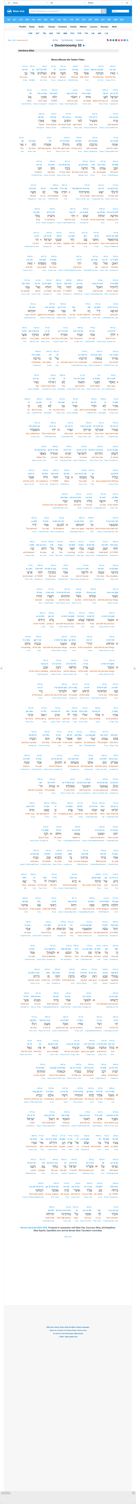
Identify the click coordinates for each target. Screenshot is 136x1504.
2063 (111, 66)
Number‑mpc (89, 769)
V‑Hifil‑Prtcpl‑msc (82, 864)
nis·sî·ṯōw (114, 355)
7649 (104, 969)
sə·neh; (115, 687)
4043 (98, 1183)
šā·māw (33, 1139)
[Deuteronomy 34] (132, 674)
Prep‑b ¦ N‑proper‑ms (111, 1197)
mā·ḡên (99, 1186)
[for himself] (45, 874)
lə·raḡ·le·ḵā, (113, 188)
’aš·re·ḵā (90, 1163)
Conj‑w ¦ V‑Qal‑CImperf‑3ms (68, 104)
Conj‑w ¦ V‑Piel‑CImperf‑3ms (33, 1102)
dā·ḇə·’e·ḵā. (53, 1044)
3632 (114, 470)
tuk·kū (39, 164)
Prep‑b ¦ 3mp (114, 745)
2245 (114, 161)
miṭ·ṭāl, (78, 592)
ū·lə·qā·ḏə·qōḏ (60, 687)
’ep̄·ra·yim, (113, 759)
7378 (86, 304)
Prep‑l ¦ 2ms (97, 1221)
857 (115, 137)
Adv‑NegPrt (61, 389)
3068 (53, 90)
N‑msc (53, 80)
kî (29, 402)
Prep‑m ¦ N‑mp (36, 1007)
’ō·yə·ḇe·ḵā (113, 1210)
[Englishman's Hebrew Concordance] (35, 137)
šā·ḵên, (47, 854)
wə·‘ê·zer (62, 307)
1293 (99, 66)
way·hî (72, 212)
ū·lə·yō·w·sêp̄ (82, 568)
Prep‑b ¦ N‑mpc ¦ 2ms (68, 793)
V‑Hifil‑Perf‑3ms (66, 127)
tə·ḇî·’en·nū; (113, 307)
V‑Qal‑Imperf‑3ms (98, 199)
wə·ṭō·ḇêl (64, 1020)
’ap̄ (22, 141)
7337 (84, 850)
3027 (66, 161)
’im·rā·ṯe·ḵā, (98, 426)
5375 (99, 185)
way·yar (73, 877)
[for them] (34, 137)
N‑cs (82, 626)
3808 (61, 375)
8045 (65, 1112)
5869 (97, 1135)
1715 (61, 1135)
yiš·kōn (104, 545)
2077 (79, 803)
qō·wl (59, 283)
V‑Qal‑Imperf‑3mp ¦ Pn (77, 531)
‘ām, (85, 236)
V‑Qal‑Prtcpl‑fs (49, 603)
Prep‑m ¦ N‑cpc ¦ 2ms (111, 1126)
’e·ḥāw (115, 402)
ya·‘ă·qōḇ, (85, 1139)
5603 (90, 898)
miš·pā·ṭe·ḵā (34, 426)
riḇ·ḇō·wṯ (32, 735)
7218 (95, 232)
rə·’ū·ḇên (114, 259)
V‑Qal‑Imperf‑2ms (30, 318)
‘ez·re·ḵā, (88, 1186)
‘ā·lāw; (81, 545)
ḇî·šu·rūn (51, 212)
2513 (114, 898)
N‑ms (80, 151)
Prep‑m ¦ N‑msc (51, 127)
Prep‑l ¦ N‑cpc (103, 104)
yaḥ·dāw (78, 735)
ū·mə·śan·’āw (112, 521)
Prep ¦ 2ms (54, 1173)
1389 (37, 636)
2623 (35, 327)
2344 (57, 827)
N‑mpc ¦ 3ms (52, 270)
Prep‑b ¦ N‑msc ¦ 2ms (39, 460)
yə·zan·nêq (87, 949)
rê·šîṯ (54, 877)
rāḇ (89, 307)
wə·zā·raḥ (113, 117)
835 (90, 1159)
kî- (34, 877)
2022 (52, 114)
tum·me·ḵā (78, 331)
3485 (86, 779)
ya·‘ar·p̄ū (114, 1163)
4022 (114, 589)
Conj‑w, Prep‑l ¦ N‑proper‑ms (106, 341)
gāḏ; (70, 854)
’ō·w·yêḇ (98, 1115)
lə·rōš (86, 687)
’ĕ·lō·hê (99, 1091)
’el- (77, 1139)
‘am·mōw (26, 283)
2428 (44, 470)
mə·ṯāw (53, 259)
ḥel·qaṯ (115, 901)
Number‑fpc (32, 745)
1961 (71, 209)
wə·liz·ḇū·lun (56, 759)
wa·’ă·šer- (75, 1186)
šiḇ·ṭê (59, 236)
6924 (72, 636)
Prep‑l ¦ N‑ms (45, 341)
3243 (114, 827)
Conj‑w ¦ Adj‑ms (81, 983)
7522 (57, 660)
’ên (40, 1044)
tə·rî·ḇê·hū (82, 355)
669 (115, 755)
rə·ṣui (99, 1020)
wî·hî (79, 259)
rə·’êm (43, 711)
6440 (104, 90)
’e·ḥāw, (80, 1020)
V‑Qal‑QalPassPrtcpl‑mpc (71, 840)
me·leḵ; (36, 212)
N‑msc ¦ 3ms (87, 104)
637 (20, 137)
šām (103, 806)
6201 (114, 1159)
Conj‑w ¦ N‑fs (102, 1054)
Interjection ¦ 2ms (88, 1173)
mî (65, 1163)
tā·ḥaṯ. (39, 592)
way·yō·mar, (72, 93)
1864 (35, 969)
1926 (73, 708)
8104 (114, 423)
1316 (67, 945)
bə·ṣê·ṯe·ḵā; (102, 782)
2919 (77, 589)
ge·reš (51, 616)
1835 (47, 922)
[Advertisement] (68, 1288)
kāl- (93, 164)
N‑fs (65, 199)
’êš (50, 141)
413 (37, 280)
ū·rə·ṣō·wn (56, 664)
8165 (93, 114)
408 (104, 256)
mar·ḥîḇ (84, 854)
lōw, (74, 307)
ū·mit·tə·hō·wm (63, 592)
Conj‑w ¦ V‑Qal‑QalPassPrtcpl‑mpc (93, 840)
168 (71, 779)
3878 (111, 327)
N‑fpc (92, 626)
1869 (50, 1207)
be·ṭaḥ (115, 1139)
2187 (88, 945)
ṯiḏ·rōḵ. (51, 1210)
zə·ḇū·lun (114, 782)
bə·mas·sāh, (96, 355)
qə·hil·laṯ (101, 212)
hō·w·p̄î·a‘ (66, 117)
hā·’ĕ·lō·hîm (41, 69)
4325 (47, 351)
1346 (61, 1064)
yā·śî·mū (67, 450)
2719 (65, 1183)
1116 (67, 1207)
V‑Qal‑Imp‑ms (77, 294)
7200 (52, 375)
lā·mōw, (78, 117)
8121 (80, 613)
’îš (55, 69)
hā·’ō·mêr (111, 378)
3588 (26, 399)
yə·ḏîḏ (34, 521)
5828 (62, 304)
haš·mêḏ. (65, 1115)
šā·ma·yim (91, 592)
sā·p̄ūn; (91, 901)
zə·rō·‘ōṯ (64, 1091)
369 (38, 1040)
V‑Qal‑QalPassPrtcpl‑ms (98, 864)
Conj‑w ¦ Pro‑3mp (49, 175)
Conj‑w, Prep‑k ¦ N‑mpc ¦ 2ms (69, 1054)
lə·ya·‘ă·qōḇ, (112, 450)
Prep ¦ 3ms (80, 555)
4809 (37, 351)
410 (28, 1040)
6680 (54, 185)
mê (50, 355)
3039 (33, 518)
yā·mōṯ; (94, 259)
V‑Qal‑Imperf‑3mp (67, 436)
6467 (30, 470)
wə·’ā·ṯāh (114, 141)
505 (90, 755)
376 (52, 66)
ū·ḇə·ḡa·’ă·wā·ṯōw (57, 1068)
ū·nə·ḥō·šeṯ (102, 1044)
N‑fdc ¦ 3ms (97, 318)
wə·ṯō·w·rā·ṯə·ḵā (95, 450)
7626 (57, 232)
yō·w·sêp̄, (73, 687)
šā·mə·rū (114, 426)
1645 (50, 613)
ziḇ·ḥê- (80, 806)
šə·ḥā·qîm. (40, 1068)
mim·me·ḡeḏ (112, 592)
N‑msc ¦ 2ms (82, 484)
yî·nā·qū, (114, 830)
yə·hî (116, 1020)
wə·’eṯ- (36, 378)
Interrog (63, 1173)
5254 (114, 351)
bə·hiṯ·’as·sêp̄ (112, 236)
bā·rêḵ (66, 473)
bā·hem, (114, 735)
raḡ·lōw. (33, 1020)
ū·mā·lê (83, 972)
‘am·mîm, (101, 164)
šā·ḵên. (101, 568)
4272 (88, 494)
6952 (101, 209)
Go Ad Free (6, 1493)
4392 (82, 969)
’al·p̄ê (90, 759)
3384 (52, 423)
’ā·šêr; (26, 996)
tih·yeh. (32, 307)
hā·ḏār (74, 711)
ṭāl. (103, 1163)
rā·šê (96, 236)
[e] (114, 66)
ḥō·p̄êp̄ (72, 545)
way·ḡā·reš (37, 1091)
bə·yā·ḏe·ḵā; (64, 164)
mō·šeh (62, 69)
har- (41, 782)
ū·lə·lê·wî (111, 331)
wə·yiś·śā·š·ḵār (84, 782)
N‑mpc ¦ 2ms (79, 341)
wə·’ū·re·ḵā (63, 331)
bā (30, 93)
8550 (79, 327)
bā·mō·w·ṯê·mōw (63, 1210)
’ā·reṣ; (58, 735)
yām (48, 972)
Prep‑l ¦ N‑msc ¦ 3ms (93, 389)
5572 (114, 684)
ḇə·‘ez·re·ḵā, (75, 1068)
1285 (87, 423)
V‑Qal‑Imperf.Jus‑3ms (31, 246)
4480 (89, 518)
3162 (70, 232)
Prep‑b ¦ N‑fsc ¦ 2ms (63, 175)
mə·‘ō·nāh (110, 1091)
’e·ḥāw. (115, 711)
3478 (114, 90)
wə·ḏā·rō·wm (34, 972)
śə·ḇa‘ (105, 972)
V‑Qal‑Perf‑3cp (113, 436)
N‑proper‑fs (40, 127)
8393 (90, 613)
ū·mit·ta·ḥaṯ (78, 1091)
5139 (39, 684)
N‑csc (49, 151)
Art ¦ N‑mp (43, 80)
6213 (104, 922)
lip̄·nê (105, 93)
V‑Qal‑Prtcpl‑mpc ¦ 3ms (60, 508)
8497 (38, 161)
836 (88, 993)
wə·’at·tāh (87, 1210)
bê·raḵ (75, 69)
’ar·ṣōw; (29, 568)
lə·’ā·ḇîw (96, 378)
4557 (42, 256)
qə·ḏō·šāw (83, 164)
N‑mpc (25, 80)
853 (31, 66)
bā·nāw (61, 402)
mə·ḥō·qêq (104, 901)
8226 (100, 827)
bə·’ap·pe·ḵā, (40, 450)
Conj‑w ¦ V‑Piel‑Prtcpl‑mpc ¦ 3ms (107, 531)
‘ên (100, 1139)
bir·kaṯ (72, 972)
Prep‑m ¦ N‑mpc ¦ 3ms (47, 318)
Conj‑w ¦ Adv (104, 270)
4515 (91, 1040)
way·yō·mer (84, 1115)
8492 (53, 1135)
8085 (78, 280)
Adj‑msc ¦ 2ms (34, 341)
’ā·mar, (92, 331)
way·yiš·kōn (49, 1115)
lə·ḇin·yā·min (58, 521)
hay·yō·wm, (41, 545)
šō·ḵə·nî (44, 664)
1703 (85, 185)
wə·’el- (37, 283)
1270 (110, 1040)
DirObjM (32, 80)
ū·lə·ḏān (47, 925)
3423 (114, 993)
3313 (67, 114)
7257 (50, 589)
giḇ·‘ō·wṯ (37, 640)
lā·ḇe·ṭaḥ (90, 545)
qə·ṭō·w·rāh (53, 450)
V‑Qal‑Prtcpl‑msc (42, 674)
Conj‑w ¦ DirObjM (33, 389)
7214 (42, 708)
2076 (93, 803)
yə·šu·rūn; (113, 1068)
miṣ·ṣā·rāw (50, 307)
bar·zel (111, 1044)
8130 (114, 518)
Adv (73, 246)
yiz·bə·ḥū (93, 806)
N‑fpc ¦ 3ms (114, 579)
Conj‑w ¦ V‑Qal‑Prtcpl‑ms (60, 1030)
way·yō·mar (97, 283)
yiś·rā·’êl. (48, 236)
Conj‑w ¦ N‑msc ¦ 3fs (69, 674)
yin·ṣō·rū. (69, 426)
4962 (52, 256)
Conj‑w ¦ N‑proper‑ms (83, 793)
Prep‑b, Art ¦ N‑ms (44, 1030)
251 (115, 399)
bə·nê (24, 69)
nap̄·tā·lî (114, 972)
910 (105, 1135)
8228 (45, 803)
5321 (51, 945)
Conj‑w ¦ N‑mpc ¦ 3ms (85, 935)
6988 (54, 446)
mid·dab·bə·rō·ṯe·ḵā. (81, 188)
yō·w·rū (52, 426)
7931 (104, 541)
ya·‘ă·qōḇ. (84, 212)
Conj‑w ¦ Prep (36, 294)
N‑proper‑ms (62, 80)
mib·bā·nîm (36, 996)
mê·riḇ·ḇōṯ (92, 141)
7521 (102, 494)
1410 (44, 827)
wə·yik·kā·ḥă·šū (36, 1186)
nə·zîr (40, 687)
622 (115, 232)
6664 (69, 803)
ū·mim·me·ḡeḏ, (107, 664)
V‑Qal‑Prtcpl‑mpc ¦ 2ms (110, 1221)
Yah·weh (53, 93)
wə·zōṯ (112, 69)
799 (48, 137)
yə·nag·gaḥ (90, 735)
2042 (88, 636)
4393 (72, 660)
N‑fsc (103, 222)
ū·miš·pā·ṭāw (86, 925)
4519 (75, 755)
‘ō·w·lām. (27, 640)
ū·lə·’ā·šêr (86, 996)
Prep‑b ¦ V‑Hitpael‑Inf (111, 246)
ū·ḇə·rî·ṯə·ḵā (85, 426)
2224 (114, 114)
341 (99, 1112)
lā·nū (43, 188)
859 (88, 1207)
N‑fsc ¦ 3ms (29, 579)
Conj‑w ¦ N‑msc (29, 484)
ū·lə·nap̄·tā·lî (49, 949)
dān (116, 949)
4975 (77, 494)
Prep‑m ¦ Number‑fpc (90, 151)
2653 (71, 541)
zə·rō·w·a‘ (113, 877)
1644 (38, 1088)
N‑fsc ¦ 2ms (99, 436)
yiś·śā (101, 188)
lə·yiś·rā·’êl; (81, 450)
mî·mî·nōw (64, 141)
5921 (55, 351)
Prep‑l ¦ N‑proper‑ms (111, 294)
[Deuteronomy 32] (3, 674)
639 (42, 446)
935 (28, 90)
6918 (84, 161)
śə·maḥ (26, 759)
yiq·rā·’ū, (114, 806)
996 (31, 541)
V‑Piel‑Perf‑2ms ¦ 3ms (111, 365)
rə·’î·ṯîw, (52, 378)
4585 (110, 1088)
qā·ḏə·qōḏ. (96, 877)
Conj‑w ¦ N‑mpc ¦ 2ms (61, 341)
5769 (26, 636)
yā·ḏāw (97, 307)
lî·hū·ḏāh (114, 283)
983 (91, 541)
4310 (62, 1159)
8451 (63, 185)
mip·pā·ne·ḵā (112, 1115)
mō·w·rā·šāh (112, 212)
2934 (76, 827)
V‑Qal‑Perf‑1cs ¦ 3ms (49, 389)
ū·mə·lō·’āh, (71, 664)
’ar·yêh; (97, 949)
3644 (54, 1159)
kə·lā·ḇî (58, 854)
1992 (51, 161)
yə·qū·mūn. (79, 521)
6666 (24, 898)
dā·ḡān (62, 1139)
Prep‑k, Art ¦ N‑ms (26, 1054)
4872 (62, 66)
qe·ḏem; (72, 640)
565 (100, 423)
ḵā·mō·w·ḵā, (52, 1163)
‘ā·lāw (60, 545)
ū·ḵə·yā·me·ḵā (72, 1044)
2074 (58, 755)
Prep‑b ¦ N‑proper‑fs (48, 222)
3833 (58, 850)
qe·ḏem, (90, 1091)
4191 (94, 256)
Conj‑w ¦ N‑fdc (55, 722)
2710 (105, 898)
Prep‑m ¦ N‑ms (76, 603)
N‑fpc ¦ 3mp (67, 1221)
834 (85, 66)
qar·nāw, (29, 711)
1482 (104, 945)
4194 (87, 90)
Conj (22, 151)
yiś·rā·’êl (31, 1115)
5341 (69, 423)
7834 (41, 1064)
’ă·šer (86, 69)
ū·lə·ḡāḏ (44, 830)
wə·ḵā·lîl (114, 473)
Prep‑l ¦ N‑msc (84, 698)
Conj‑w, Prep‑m (78, 1102)
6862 (51, 304)
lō (64, 378)
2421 (35, 232)
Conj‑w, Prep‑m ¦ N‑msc (106, 626)
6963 (57, 280)
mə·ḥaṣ (89, 497)
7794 (83, 708)
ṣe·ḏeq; (69, 806)
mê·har (53, 117)
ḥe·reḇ (66, 1186)
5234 (92, 399)
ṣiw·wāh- (54, 188)
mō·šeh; (32, 188)
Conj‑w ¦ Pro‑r (75, 1197)
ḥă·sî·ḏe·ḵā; (34, 331)
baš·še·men (45, 1020)
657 (69, 731)
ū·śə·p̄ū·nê (100, 830)
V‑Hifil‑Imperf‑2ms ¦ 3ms (110, 318)
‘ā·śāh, (105, 925)
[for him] (74, 303)
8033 (100, 803)
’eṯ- (33, 69)
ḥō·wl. (58, 830)
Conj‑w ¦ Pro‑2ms (85, 1221)
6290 (40, 114)
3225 (65, 137)
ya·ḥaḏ (71, 236)
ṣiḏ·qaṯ (25, 901)
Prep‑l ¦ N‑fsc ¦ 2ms (111, 199)
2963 (35, 850)
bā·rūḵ (103, 854)
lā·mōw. (32, 141)
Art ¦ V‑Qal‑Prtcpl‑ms (108, 389)
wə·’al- (105, 259)
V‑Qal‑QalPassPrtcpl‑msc (93, 1030)
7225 (52, 874)
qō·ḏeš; (78, 141)
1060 (96, 708)
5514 (43, 90)
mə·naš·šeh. (73, 759)
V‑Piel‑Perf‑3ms (73, 80)
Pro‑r (87, 80)
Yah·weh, (114, 545)
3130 (84, 565)
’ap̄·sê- (70, 735)
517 (81, 375)
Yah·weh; (56, 972)
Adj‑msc (105, 983)
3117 (42, 541)
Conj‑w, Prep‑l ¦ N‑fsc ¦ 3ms (76, 389)
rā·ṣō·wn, (93, 972)
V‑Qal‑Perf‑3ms (26, 104)
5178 (102, 1040)
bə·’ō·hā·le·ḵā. (68, 782)
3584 (39, 1183)
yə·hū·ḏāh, (47, 283)
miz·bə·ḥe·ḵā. (81, 473)
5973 (69, 922)
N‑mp (104, 175)
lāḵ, (99, 1210)
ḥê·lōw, (45, 473)
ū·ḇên (31, 545)
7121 (114, 803)
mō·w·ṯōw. (86, 93)
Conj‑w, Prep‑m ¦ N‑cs (63, 603)
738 (97, 945)
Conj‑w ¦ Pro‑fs (110, 80)
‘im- (71, 925)
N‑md (79, 508)
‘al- (57, 355)
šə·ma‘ (79, 283)
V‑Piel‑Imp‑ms (64, 484)
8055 (25, 755)
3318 (104, 779)
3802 (114, 565)
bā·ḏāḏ (106, 1139)
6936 (63, 684)
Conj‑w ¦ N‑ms (61, 318)
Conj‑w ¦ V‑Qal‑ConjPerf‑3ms (108, 127)
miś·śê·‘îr (93, 117)
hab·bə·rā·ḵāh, (97, 69)
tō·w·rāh (63, 188)
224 (64, 327)
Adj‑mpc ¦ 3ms (83, 175)
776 (29, 565)
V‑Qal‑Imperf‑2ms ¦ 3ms (79, 365)
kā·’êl (29, 1044)
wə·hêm (51, 164)
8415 (66, 589)
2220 (114, 874)
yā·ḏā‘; (39, 402)
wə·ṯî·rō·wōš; (51, 1139)
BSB (14, 40)
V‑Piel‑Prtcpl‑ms (103, 912)
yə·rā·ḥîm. (40, 616)
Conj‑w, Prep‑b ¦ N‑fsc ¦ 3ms (56, 1078)
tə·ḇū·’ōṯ (90, 616)
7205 (114, 256)
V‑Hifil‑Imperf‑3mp (50, 436)
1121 (23, 66)
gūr (106, 949)
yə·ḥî (36, 236)
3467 (32, 1159)
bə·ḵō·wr (96, 711)
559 (74, 90)
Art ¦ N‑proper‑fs (66, 959)
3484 (51, 209)
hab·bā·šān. (66, 949)
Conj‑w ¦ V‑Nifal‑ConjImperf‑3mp (33, 1197)
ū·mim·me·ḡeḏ (107, 616)
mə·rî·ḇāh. (36, 355)
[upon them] (80, 113)
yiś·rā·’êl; (114, 93)
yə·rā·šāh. (113, 996)
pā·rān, (41, 117)
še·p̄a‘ (46, 806)
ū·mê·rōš (110, 640)
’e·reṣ (85, 664)
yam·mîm (30, 806)
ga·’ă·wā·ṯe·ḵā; (52, 1186)
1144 (60, 518)
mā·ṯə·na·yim (75, 497)
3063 (114, 280)
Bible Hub (68, 1237)
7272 (114, 185)
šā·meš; (80, 616)
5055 (91, 731)
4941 (36, 423)
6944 (78, 137)
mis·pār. (42, 259)
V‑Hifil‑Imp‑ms (65, 1126)
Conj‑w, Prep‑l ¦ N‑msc (59, 698)
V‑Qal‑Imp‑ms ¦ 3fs (112, 1007)
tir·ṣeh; (103, 497)
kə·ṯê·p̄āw (113, 568)
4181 (114, 209)
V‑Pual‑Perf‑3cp (36, 175)
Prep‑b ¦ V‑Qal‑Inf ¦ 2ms (100, 793)
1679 (54, 1040)
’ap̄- (105, 877)
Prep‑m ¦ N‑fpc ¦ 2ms (83, 199)
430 (43, 66)
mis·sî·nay (42, 93)
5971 (102, 161)
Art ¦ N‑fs (100, 80)
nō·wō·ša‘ (31, 1163)
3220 (31, 803)
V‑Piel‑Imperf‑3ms (89, 745)
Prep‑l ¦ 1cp (41, 199)
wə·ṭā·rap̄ (34, 854)
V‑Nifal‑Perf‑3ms (30, 1173)
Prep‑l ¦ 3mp (78, 127)
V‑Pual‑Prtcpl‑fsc (50, 579)
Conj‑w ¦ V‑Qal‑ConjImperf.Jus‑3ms (69, 270)
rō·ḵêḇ (103, 1068)
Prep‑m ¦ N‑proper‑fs (40, 104)
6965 (63, 494)
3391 (41, 613)
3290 (84, 209)
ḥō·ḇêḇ (115, 164)
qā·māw (64, 497)
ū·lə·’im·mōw (79, 378)
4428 (36, 209)
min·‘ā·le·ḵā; (89, 1044)
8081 (46, 1017)
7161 (56, 708)
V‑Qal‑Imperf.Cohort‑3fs (99, 698)
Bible (9, 40)
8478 (38, 589)
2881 (64, 1017)
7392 (102, 1064)
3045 (38, 399)
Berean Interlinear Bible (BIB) (33, 1227)
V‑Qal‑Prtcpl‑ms (113, 175)
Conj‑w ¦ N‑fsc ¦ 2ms (84, 436)
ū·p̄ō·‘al (31, 473)
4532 (98, 351)
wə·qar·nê (55, 711)
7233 (93, 137)
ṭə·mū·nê (76, 830)
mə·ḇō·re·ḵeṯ (50, 568)
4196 (83, 470)
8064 (92, 589)
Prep (57, 365)
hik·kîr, (94, 402)
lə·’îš (47, 331)
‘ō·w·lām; (50, 1091)
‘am (43, 1163)
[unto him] (68, 707)
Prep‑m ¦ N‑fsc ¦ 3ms (62, 151)
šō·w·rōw (83, 711)
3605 (91, 161)
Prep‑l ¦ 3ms (72, 318)
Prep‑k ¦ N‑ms (57, 864)
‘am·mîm (104, 735)
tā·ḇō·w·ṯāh (102, 687)
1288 (74, 66)
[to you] (99, 1207)
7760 (67, 446)
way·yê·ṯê (72, 901)
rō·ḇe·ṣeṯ (50, 592)
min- (92, 521)
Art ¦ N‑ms (43, 555)
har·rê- (89, 640)
